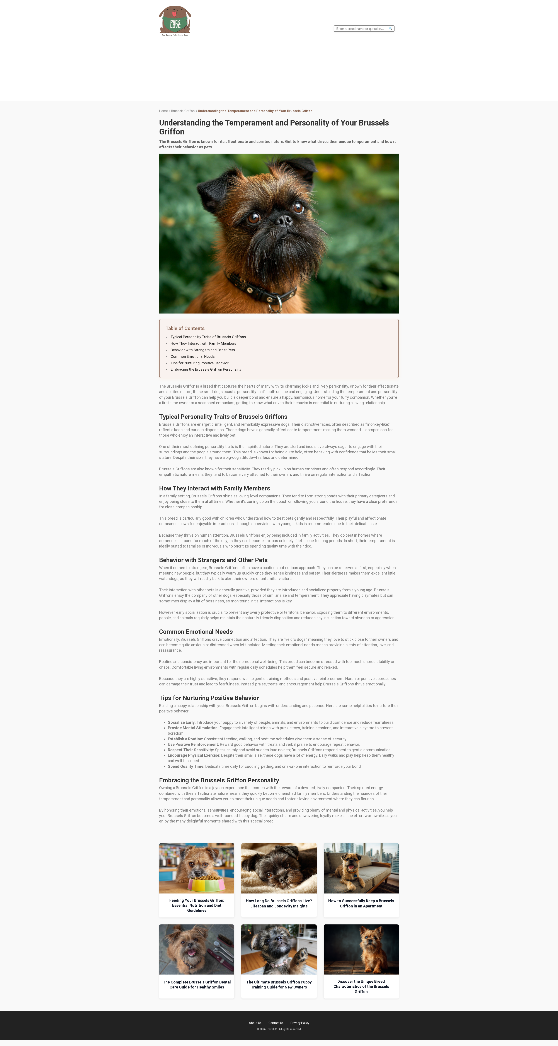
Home (163, 111)
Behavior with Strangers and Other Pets (203, 350)
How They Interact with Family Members (203, 343)
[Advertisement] (279, 70)
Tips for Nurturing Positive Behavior (200, 363)
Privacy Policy (300, 1023)
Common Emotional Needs (193, 356)
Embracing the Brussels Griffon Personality (206, 369)
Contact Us (276, 1023)
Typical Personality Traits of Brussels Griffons (208, 337)
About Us (255, 1023)
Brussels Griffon (183, 111)
